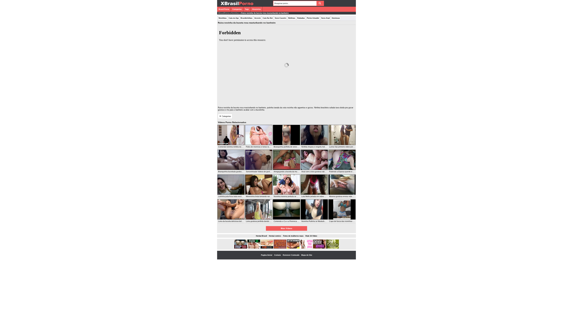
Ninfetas (291, 18)
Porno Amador (313, 18)
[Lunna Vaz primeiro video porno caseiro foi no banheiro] (342, 135)
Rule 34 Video (311, 236)
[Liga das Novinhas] (293, 248)
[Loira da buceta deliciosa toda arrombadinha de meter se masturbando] (231, 209)
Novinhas (235, 13)
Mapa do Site (306, 255)
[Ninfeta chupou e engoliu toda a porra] (314, 135)
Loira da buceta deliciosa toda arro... (233, 221)
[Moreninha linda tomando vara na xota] (258, 185)
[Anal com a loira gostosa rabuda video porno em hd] (314, 160)
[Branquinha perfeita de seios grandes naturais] (286, 135)
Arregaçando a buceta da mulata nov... (289, 172)
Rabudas (301, 18)
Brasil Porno (224, 9)
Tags (247, 9)
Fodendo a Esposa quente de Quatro (344, 172)
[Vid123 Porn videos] (267, 248)
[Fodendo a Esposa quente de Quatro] (342, 160)
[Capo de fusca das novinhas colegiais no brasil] (342, 209)
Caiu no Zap (234, 18)
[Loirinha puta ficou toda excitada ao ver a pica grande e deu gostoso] (231, 185)
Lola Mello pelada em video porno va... (317, 196)
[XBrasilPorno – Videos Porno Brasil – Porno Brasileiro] (237, 5)
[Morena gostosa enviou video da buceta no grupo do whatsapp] (342, 185)
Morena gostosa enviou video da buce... (345, 196)
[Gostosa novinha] (319, 248)
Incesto (257, 18)
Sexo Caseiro (280, 18)
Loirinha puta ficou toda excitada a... (232, 196)
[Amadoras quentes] (280, 248)
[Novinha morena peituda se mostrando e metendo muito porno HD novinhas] (286, 185)
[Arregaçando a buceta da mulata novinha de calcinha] (286, 160)
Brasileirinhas (246, 18)
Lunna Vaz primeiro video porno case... (345, 147)
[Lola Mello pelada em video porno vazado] (314, 185)
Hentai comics (275, 236)
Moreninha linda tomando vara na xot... (262, 196)
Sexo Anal (325, 18)
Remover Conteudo (291, 255)
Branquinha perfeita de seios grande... (289, 147)
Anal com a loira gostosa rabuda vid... (316, 172)
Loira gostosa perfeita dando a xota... (261, 221)
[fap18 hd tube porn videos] (240, 248)
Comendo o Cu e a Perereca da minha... (290, 221)
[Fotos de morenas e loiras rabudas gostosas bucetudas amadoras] (258, 135)
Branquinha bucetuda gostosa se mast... (234, 172)
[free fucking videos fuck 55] (253, 248)
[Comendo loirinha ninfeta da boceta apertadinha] (231, 135)
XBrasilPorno (223, 13)
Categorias (237, 9)
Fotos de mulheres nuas (293, 236)
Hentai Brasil (261, 236)
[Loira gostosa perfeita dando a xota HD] (258, 209)
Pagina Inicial (267, 255)
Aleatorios (256, 9)
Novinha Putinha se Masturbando (315, 221)
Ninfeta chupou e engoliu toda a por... (316, 147)
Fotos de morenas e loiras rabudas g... (261, 147)
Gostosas (336, 18)
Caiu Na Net (268, 18)
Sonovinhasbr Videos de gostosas (260, 172)
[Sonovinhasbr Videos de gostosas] (258, 160)
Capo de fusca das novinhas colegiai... (345, 221)
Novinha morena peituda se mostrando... (290, 196)
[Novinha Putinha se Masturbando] (314, 209)
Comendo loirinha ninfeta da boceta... (233, 147)
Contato (277, 255)
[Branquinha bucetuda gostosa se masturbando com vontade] (231, 160)
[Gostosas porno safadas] (306, 248)
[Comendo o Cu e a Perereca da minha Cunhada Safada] (286, 209)
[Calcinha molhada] (332, 248)
